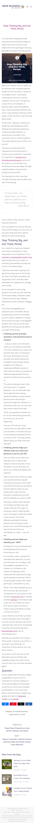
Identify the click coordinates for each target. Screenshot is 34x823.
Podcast (8, 812)
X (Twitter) (18, 812)
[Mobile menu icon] (31, 7)
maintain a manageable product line (17, 257)
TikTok (22, 812)
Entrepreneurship (20, 711)
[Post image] (7, 764)
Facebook (22, 696)
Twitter (5, 699)
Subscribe (17, 814)
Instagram (27, 812)
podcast (14, 600)
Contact (13, 810)
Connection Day (17, 597)
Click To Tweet (22, 205)
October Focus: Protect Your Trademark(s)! (23, 789)
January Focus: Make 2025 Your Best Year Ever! (22, 763)
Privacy (20, 810)
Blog (5, 812)
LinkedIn (15, 699)
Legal (17, 810)
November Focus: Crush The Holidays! (22, 776)
